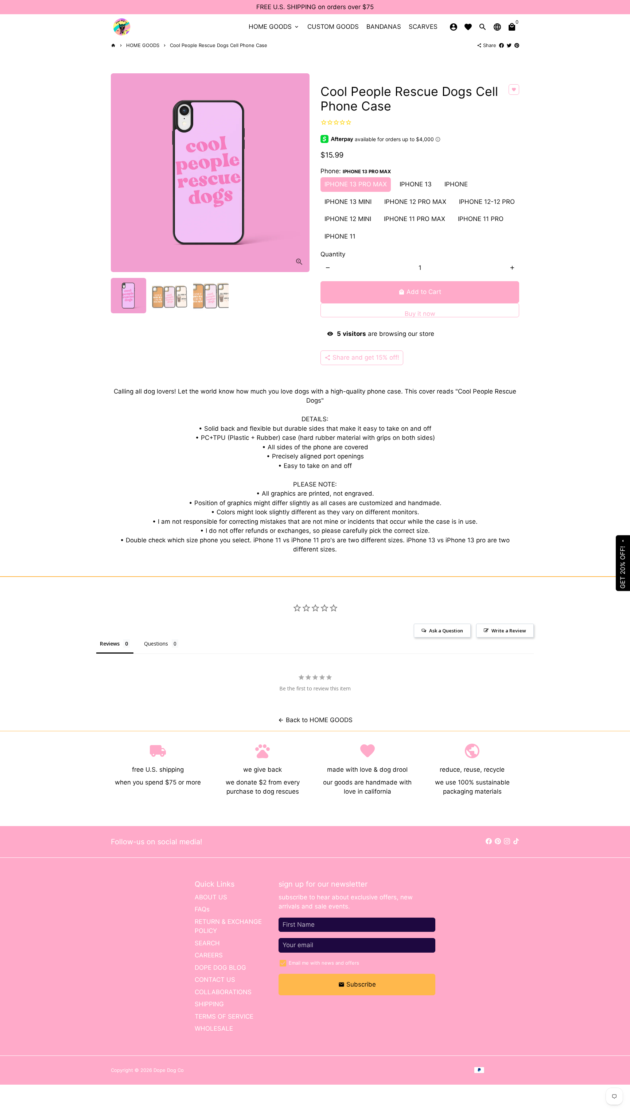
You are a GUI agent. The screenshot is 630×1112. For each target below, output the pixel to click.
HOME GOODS (274, 26)
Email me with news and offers (324, 963)
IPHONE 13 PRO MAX (355, 184)
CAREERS (209, 955)
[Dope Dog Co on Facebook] (489, 841)
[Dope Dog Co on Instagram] (507, 841)
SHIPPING (209, 1004)
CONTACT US (215, 979)
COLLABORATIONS (223, 992)
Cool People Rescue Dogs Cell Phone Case (218, 45)
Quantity (332, 254)
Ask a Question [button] (446, 630)
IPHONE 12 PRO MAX (415, 201)
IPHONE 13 (416, 184)
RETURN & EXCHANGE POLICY (228, 926)
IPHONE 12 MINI (347, 218)
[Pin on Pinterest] (516, 45)
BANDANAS (383, 26)
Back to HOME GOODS (315, 720)
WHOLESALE (214, 1028)
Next (299, 173)
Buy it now (420, 313)
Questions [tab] (156, 643)
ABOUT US (211, 897)
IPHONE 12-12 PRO (487, 201)
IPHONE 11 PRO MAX (414, 218)
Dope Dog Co (168, 1070)
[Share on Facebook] (501, 45)
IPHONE (456, 184)
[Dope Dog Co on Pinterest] (498, 841)
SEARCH (207, 943)
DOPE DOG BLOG (220, 967)
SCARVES (423, 26)
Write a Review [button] (508, 630)
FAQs (202, 909)
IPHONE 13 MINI (348, 201)
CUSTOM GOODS (333, 26)
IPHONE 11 (339, 236)
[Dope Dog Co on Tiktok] (516, 841)
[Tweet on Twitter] (509, 45)
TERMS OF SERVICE (224, 1016)
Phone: (355, 171)
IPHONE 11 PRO (480, 218)
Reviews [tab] (110, 643)
